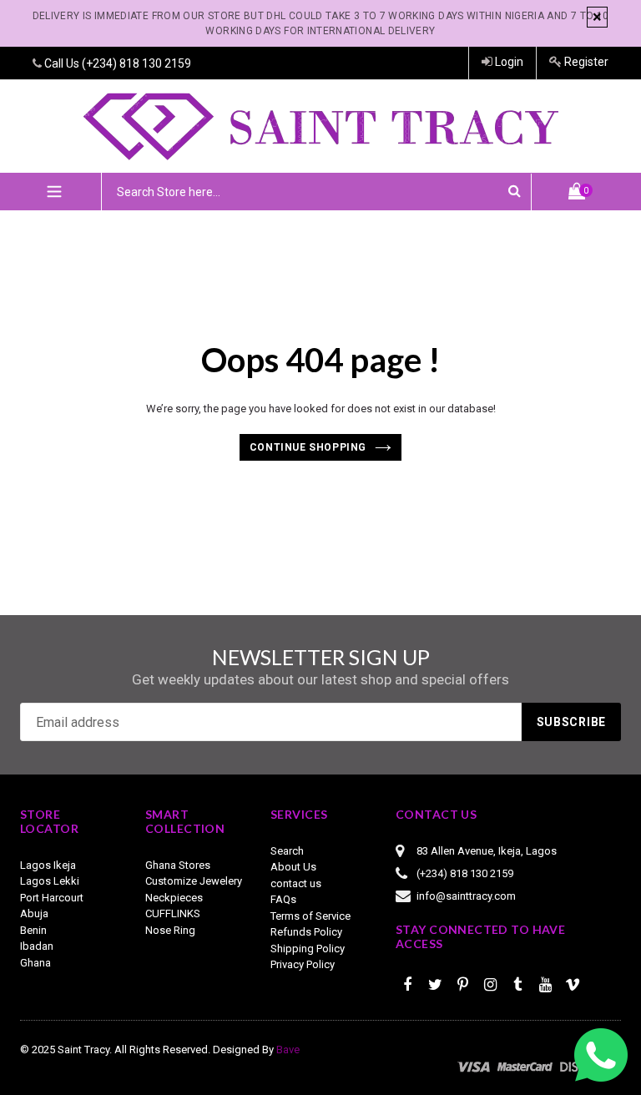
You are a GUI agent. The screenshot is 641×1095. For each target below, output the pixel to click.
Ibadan (36, 946)
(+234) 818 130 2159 (136, 63)
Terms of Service (310, 916)
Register (585, 61)
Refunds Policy (306, 932)
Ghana (35, 962)
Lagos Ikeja (48, 865)
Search (287, 851)
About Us (293, 866)
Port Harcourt (51, 897)
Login (507, 61)
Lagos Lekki (49, 881)
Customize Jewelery (193, 881)
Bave (288, 1049)
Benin (33, 930)
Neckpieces (174, 897)
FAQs (283, 899)
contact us (295, 883)
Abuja (34, 913)
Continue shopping (308, 447)
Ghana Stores (177, 865)
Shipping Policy (307, 948)
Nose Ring (170, 930)
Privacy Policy (302, 964)
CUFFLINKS (172, 913)
